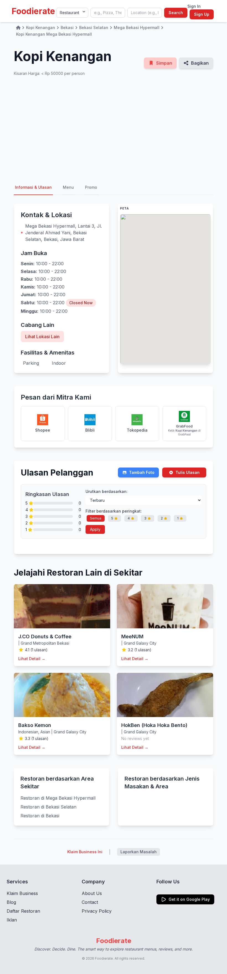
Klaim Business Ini (84, 851)
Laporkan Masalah (138, 851)
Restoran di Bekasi (39, 815)
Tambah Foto (141, 472)
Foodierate (33, 11)
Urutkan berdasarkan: (107, 491)
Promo (91, 187)
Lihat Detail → (31, 658)
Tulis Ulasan (188, 472)
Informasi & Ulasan (33, 187)
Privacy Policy (97, 911)
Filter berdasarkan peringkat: (114, 511)
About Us (92, 893)
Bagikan (200, 63)
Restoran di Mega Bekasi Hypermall (58, 798)
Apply (95, 529)
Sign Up (201, 14)
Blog (11, 902)
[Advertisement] (113, 128)
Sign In (194, 6)
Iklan (12, 920)
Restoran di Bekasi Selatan (48, 807)
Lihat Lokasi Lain (42, 336)
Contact (90, 902)
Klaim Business (22, 893)
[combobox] (108, 13)
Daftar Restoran (23, 911)
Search (176, 12)
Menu (68, 187)
